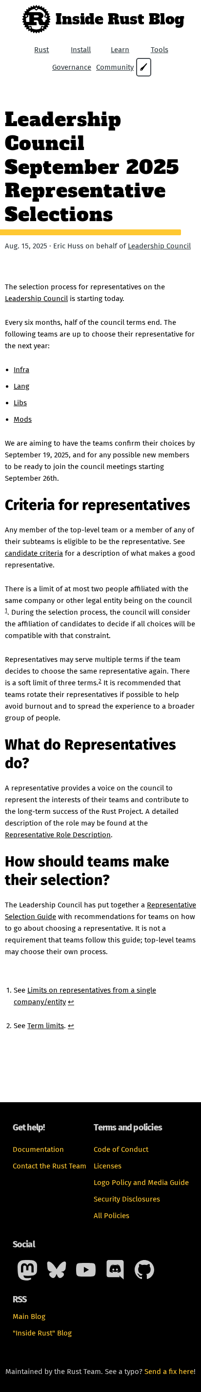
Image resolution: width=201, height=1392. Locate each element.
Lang (21, 386)
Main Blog (29, 1316)
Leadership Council (159, 246)
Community (115, 67)
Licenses (107, 1166)
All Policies (111, 1215)
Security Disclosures (127, 1199)
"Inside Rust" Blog (42, 1333)
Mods (23, 419)
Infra (21, 369)
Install (81, 49)
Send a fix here (169, 1371)
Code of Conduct (121, 1149)
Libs (20, 402)
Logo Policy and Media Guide (141, 1182)
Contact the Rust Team (49, 1166)
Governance (71, 67)
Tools (159, 49)
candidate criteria (34, 553)
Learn (120, 49)
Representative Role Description (58, 834)
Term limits (45, 1025)
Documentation (38, 1149)
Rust (41, 49)
